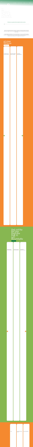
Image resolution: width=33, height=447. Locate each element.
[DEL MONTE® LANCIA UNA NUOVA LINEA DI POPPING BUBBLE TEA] (7, 46)
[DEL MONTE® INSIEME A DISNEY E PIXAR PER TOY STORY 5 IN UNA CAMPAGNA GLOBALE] (13, 46)
